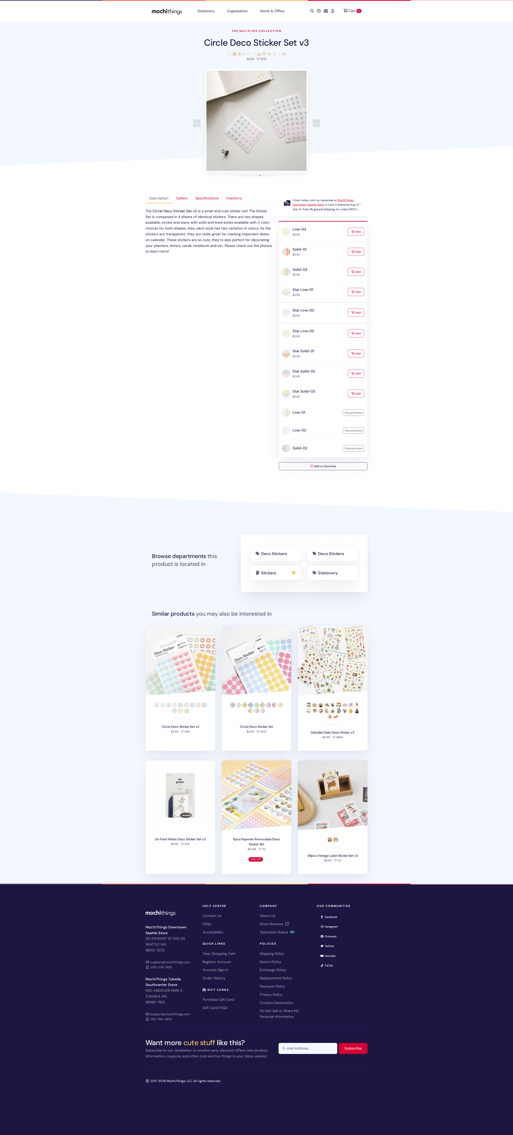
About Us (267, 915)
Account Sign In (215, 969)
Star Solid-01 (303, 351)
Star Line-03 (303, 331)
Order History (214, 978)
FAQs (207, 924)
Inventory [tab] (234, 198)
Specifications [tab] (207, 198)
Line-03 (299, 229)
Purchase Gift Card (218, 999)
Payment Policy (272, 986)
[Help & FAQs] (318, 11)
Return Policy (270, 961)
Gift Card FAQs (215, 1007)
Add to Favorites (324, 466)
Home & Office (272, 11)
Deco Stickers (274, 553)
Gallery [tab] (182, 198)
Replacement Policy (276, 978)
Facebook (332, 917)
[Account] (332, 11)
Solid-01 (299, 249)
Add (359, 231)
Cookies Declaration (276, 1002)
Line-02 (299, 430)
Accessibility (213, 932)
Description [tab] (158, 198)
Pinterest (332, 936)
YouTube (331, 956)
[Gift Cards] (325, 11)
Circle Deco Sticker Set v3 (256, 43)
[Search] (312, 11)
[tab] (238, 175)
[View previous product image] (196, 123)
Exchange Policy (273, 969)
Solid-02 (300, 448)
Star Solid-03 (304, 391)
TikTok (330, 965)
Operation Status (274, 932)
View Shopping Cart (219, 953)
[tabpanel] (208, 231)
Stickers (268, 573)
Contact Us (212, 915)
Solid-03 (300, 269)
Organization (237, 11)
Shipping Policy (272, 953)
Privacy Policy (271, 994)
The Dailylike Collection (256, 31)
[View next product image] (316, 123)
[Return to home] (166, 11)
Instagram (332, 926)
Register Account (217, 961)
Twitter (330, 946)
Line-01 (299, 412)
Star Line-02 (303, 310)
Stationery (206, 11)
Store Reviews (272, 924)
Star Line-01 (303, 289)
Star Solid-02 (304, 371)
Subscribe (356, 1048)
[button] (256, 120)
